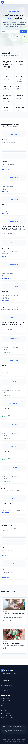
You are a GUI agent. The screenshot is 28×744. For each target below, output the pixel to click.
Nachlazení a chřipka (5, 700)
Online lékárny (4, 687)
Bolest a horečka (5, 698)
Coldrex (14, 39)
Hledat (23, 31)
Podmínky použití (7, 741)
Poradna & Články (5, 690)
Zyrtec (24, 36)
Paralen (11, 36)
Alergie (2, 703)
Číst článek (5, 623)
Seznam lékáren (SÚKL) (6, 685)
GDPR (23, 741)
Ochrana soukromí (17, 741)
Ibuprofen (18, 36)
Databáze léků (4, 683)
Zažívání (3, 705)
